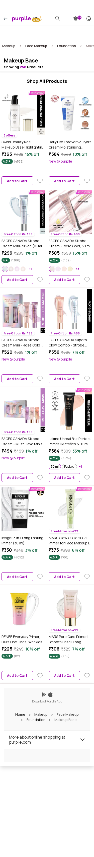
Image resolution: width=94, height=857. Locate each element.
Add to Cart (17, 180)
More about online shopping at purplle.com (37, 739)
